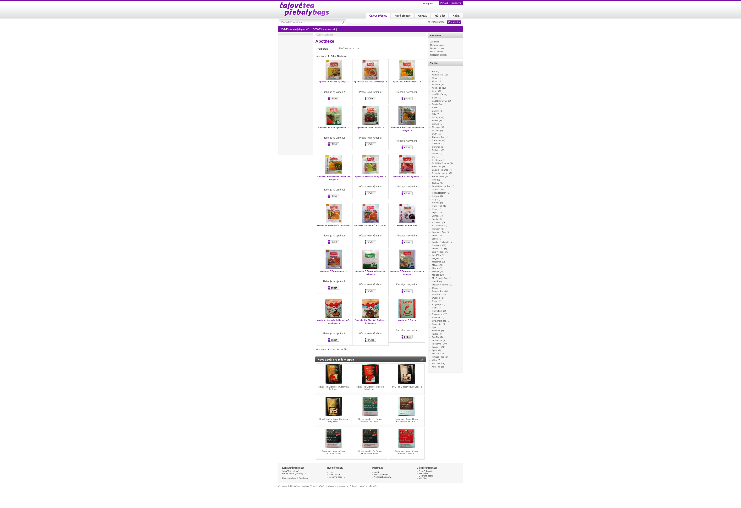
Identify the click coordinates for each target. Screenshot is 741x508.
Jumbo (435, 219)
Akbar (435, 78)
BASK (434, 107)
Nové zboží (334, 474)
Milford (435, 265)
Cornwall (436, 147)
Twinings (436, 347)
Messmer (436, 262)
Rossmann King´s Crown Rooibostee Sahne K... (406, 420)
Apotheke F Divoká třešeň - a (370, 127)
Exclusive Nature (440, 173)
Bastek (435, 111)
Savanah (436, 317)
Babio (434, 98)
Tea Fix (435, 337)
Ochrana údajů (437, 45)
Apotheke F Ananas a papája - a (334, 82)
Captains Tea (438, 137)
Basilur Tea (437, 104)
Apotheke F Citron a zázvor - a (407, 82)
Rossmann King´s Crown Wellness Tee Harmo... (370, 420)
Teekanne (436, 344)
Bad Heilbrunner (439, 101)
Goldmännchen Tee (441, 186)
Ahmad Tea (437, 75)
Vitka (434, 360)
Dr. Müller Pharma (440, 163)
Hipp (434, 199)
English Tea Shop (440, 170)
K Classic (436, 222)
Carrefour (436, 140)
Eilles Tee (436, 166)
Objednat (453, 22)
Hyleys (435, 209)
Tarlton (435, 334)
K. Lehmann (437, 225)
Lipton (435, 239)
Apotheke (436, 88)
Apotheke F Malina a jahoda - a (407, 176)
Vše (421, 359)
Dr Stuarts (437, 160)
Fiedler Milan (438, 176)
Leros (434, 235)
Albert (434, 81)
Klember (436, 229)
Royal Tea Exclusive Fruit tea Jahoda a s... (370, 388)
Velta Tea (436, 353)
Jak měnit (434, 42)
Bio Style (436, 117)
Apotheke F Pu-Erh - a (407, 225)
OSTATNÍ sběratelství (324, 29)
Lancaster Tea (439, 232)
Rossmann (437, 314)
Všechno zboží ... (337, 477)
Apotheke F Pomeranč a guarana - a (334, 225)
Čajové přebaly (378, 15)
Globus (435, 183)
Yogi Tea (436, 367)
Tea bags (303, 478)
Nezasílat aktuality (438, 55)
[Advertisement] (296, 95)
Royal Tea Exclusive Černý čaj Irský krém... (333, 420)
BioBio (435, 120)
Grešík (435, 189)
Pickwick (436, 294)
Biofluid (435, 124)
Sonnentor (437, 324)
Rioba (434, 307)
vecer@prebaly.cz (297, 473)
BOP (434, 134)
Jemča (435, 216)
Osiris (435, 288)
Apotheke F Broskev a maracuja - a (370, 82)
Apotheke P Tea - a (407, 320)
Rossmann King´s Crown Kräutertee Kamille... (370, 452)
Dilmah (435, 153)
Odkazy (422, 15)
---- (433, 71)
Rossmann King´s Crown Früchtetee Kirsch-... (406, 452)
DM (433, 157)
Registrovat (456, 3)
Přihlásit (444, 3)
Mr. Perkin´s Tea (439, 278)
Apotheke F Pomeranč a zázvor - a (370, 225)
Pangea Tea (437, 291)
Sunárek (436, 330)
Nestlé (435, 281)
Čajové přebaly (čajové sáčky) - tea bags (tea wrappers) (322, 486)
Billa (434, 114)
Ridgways (436, 304)
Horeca (435, 203)
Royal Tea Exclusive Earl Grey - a (406, 387)
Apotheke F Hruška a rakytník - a (370, 176)
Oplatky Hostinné (440, 285)
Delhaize (436, 150)
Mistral (435, 268)
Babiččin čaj (437, 94)
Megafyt (436, 258)
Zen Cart (374, 486)
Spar (434, 327)
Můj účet (440, 15)
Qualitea (436, 298)
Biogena (436, 127)
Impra (434, 212)
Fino (434, 180)
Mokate (435, 275)
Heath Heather (439, 193)
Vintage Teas (438, 357)
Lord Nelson (437, 252)
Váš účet (423, 478)
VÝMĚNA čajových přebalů (295, 29)
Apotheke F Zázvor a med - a (333, 271)
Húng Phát (437, 206)
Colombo (436, 143)
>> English (428, 3)
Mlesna (435, 271)
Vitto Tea (436, 363)
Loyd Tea (436, 255)
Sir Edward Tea (439, 321)
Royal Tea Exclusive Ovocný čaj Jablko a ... (333, 388)
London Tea (437, 248)
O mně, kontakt (437, 48)
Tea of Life (437, 340)
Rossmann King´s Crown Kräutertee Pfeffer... (333, 452)
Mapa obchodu (437, 51)
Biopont (435, 130)
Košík (456, 15)
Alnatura (436, 84)
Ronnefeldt (437, 311)
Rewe (434, 301)
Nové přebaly (402, 15)
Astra (434, 91)
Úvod (318, 35)
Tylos (434, 350)
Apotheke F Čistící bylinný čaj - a (333, 127)
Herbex (435, 196)
